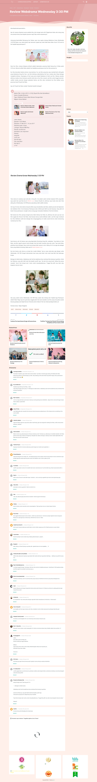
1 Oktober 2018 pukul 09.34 (26, 454)
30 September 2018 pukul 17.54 (27, 384)
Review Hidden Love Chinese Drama (80, 130)
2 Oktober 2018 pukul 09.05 (30, 680)
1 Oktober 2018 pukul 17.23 (30, 565)
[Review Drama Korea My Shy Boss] (56, 335)
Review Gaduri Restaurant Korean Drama (53, 106)
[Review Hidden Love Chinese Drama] (71, 132)
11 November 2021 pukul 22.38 (23, 708)
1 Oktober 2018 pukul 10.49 (21, 494)
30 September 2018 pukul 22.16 (26, 409)
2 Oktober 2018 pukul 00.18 (29, 616)
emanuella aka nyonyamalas (20, 553)
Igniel (54, 780)
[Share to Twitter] (26, 315)
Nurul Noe (15, 513)
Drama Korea (18, 309)
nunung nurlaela (17, 371)
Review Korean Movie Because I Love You (37, 333)
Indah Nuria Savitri (17, 525)
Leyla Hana (16, 534)
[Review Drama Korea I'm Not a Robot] (37, 354)
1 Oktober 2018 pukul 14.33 (23, 544)
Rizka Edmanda (17, 454)
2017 (13, 309)
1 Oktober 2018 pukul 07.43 (25, 431)
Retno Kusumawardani (18, 576)
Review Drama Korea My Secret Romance (17, 343)
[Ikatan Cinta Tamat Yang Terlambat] (71, 121)
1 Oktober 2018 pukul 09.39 (24, 465)
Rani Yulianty (16, 397)
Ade (14, 494)
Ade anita (15, 484)
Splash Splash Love (37, 247)
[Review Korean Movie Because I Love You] (37, 330)
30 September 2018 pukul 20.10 (26, 397)
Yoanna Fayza (16, 444)
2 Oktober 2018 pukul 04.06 (27, 626)
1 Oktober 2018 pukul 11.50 (24, 513)
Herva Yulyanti (16, 607)
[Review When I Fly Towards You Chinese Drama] (71, 142)
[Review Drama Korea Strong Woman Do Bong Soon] (56, 354)
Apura (14, 475)
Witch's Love (31, 201)
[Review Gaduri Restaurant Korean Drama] (41, 107)
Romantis (37, 309)
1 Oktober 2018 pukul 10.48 (24, 484)
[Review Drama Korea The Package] (18, 354)
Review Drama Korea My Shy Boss (55, 343)
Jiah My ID (35, 1)
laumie (15, 708)
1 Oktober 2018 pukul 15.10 (33, 553)
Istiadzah (15, 597)
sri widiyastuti (16, 668)
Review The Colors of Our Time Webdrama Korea (52, 112)
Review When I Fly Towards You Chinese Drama (80, 142)
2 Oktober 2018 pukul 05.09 (26, 635)
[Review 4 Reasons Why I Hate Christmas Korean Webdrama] (16, 107)
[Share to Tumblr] (58, 315)
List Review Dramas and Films (24, 1)
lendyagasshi (16, 635)
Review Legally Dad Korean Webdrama (26, 112)
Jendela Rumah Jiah (44, 1)
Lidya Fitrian (16, 409)
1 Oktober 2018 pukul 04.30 (27, 420)
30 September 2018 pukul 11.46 (28, 371)
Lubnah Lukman (17, 420)
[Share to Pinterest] (37, 315)
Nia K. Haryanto (17, 626)
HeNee (15, 504)
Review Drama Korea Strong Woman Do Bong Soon (55, 362)
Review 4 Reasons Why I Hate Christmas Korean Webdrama (27, 106)
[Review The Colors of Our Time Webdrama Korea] (41, 113)
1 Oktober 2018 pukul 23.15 (24, 597)
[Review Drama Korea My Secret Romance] (18, 335)
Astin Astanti (16, 431)
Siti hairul (15, 659)
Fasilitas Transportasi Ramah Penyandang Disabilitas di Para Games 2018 (52, 321)
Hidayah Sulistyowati (18, 616)
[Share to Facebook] (16, 315)
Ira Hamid (15, 465)
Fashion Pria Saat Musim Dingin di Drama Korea (23, 321)
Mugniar (15, 544)
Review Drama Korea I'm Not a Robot (36, 362)
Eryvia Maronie (17, 384)
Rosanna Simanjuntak (18, 680)
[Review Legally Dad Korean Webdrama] (16, 113)
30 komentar (36, 15)
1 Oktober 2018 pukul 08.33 (26, 444)
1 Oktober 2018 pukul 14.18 (25, 534)
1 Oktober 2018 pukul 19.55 (30, 576)
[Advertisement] (37, 162)
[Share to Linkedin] (47, 315)
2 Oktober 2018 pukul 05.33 (24, 659)
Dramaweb (25, 309)
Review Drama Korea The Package (16, 362)
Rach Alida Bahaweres (18, 565)
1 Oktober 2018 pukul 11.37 (22, 504)
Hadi (14, 586)
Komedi (31, 309)
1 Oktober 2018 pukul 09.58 (22, 475)
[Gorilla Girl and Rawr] (12, 2)
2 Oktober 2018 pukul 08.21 (26, 668)
